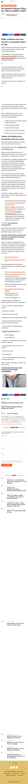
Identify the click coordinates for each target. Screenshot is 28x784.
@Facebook (4, 424)
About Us (23, 773)
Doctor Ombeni (11, 15)
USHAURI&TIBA (7, 773)
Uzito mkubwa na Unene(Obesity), (9, 224)
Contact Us (20, 775)
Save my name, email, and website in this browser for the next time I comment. (12, 461)
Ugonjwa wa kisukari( (8, 331)
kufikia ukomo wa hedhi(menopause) (13, 212)
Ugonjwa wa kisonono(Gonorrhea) (15, 259)
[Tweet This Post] (11, 35)
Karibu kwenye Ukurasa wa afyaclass (14, 771)
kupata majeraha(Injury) (8, 58)
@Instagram (12, 424)
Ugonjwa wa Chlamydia (12, 257)
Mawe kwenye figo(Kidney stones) (15, 272)
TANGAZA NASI (15, 773)
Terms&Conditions (11, 775)
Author (3, 448)
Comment (4, 435)
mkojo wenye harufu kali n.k (17, 133)
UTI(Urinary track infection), (9, 56)
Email (2, 454)
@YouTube (19, 424)
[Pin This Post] (17, 35)
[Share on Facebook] (5, 35)
